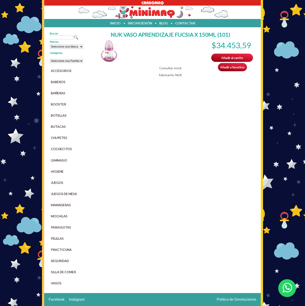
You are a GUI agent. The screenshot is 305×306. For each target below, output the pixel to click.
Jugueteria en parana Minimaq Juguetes (152, 12)
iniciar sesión (140, 23)
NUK (178, 75)
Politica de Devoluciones (236, 299)
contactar (185, 23)
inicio (115, 23)
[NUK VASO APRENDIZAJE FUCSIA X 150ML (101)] (109, 61)
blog (163, 23)
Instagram (77, 299)
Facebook (57, 299)
